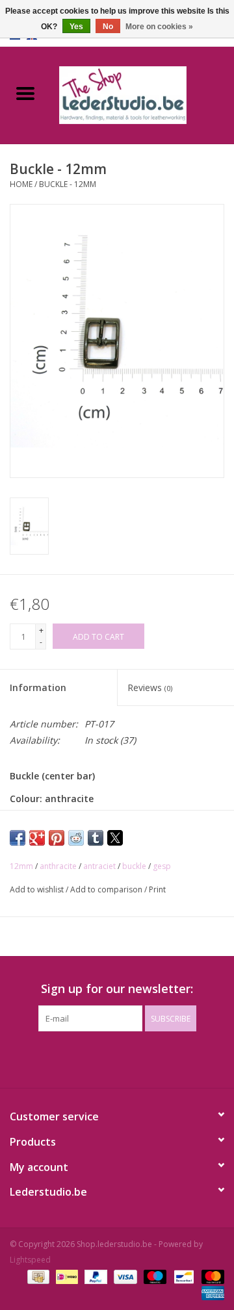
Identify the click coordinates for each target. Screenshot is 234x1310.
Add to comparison (107, 889)
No (108, 26)
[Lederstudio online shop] (142, 94)
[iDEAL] (65, 1275)
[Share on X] (115, 838)
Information (38, 687)
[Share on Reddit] (76, 838)
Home (21, 184)
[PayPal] (94, 1275)
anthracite (58, 866)
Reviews (149, 687)
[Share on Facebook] (17, 838)
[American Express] (210, 1292)
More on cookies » (159, 26)
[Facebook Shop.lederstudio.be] (105, 1058)
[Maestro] (153, 1275)
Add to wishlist (38, 889)
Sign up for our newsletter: (117, 989)
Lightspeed (30, 1259)
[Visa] (123, 1275)
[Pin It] (56, 838)
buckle (134, 866)
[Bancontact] (182, 1275)
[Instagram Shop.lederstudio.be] (128, 1058)
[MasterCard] (210, 1275)
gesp (162, 866)
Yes (76, 26)
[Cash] (37, 1275)
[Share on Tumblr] (95, 838)
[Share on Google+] (37, 838)
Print (157, 889)
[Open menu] (25, 93)
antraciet (99, 866)
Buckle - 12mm (67, 184)
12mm (21, 866)
